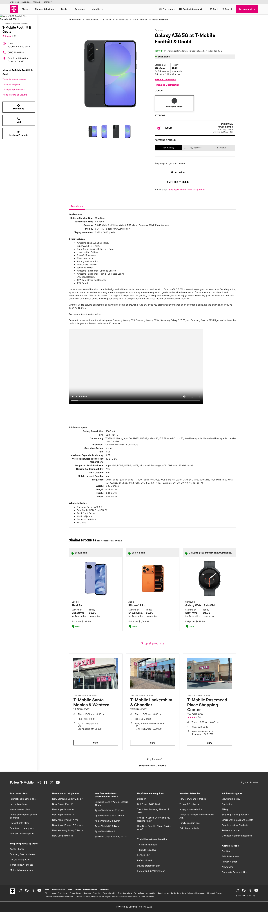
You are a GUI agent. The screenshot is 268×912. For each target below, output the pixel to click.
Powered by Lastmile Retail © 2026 (134, 906)
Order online (178, 172)
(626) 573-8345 (200, 726)
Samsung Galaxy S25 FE (172, 320)
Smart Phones (140, 19)
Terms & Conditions (165, 79)
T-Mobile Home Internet (14, 79)
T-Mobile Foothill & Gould (98, 19)
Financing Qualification (167, 84)
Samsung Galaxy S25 (124, 320)
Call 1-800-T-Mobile (178, 182)
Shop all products (152, 643)
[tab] (77, 206)
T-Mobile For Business (13, 89)
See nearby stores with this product (187, 189)
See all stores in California (152, 765)
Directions (18, 107)
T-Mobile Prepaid (11, 84)
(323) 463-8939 (86, 719)
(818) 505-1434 (143, 719)
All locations (75, 19)
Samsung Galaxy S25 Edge (205, 320)
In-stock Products (18, 133)
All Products (122, 19)
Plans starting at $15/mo (14, 94)
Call (19, 120)
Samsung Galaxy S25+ (147, 320)
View (95, 742)
